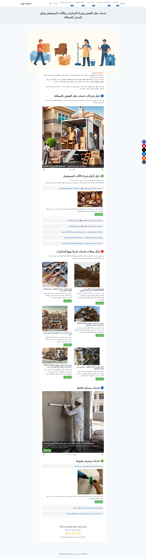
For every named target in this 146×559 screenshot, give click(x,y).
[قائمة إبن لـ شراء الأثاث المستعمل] (109, 5)
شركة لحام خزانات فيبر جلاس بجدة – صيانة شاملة (88, 466)
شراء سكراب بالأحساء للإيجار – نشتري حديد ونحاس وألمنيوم (90, 367)
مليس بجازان (82, 446)
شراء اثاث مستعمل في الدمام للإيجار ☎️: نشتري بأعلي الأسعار (85, 220)
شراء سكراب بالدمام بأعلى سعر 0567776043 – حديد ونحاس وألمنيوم (92, 289)
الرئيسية (122, 3)
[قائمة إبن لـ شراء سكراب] (93, 5)
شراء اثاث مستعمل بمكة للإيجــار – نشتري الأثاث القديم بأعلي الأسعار (83, 237)
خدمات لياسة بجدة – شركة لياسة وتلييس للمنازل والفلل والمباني (84, 513)
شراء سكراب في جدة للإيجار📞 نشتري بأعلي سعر (58, 333)
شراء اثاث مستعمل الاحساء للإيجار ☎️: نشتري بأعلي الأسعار (85, 226)
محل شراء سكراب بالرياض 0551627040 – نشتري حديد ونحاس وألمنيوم (90, 324)
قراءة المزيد (99, 214)
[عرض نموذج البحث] (50, 3)
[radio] (79, 534)
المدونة (55, 3)
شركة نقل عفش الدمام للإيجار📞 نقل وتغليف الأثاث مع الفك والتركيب (64, 166)
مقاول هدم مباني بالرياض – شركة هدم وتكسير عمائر (87, 508)
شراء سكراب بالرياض (98, 330)
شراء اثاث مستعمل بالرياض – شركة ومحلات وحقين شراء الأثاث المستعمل (81, 232)
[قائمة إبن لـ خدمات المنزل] (83, 5)
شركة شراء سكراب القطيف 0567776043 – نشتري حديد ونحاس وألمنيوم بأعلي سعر (57, 366)
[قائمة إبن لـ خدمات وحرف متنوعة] (72, 5)
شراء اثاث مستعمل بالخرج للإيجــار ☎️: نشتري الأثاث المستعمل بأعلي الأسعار (80, 188)
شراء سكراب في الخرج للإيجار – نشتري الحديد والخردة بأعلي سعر (57, 289)
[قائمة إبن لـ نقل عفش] (117, 5)
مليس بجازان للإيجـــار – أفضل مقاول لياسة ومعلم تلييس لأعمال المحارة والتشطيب (69, 443)
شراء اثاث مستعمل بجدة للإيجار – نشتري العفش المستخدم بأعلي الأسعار (82, 243)
